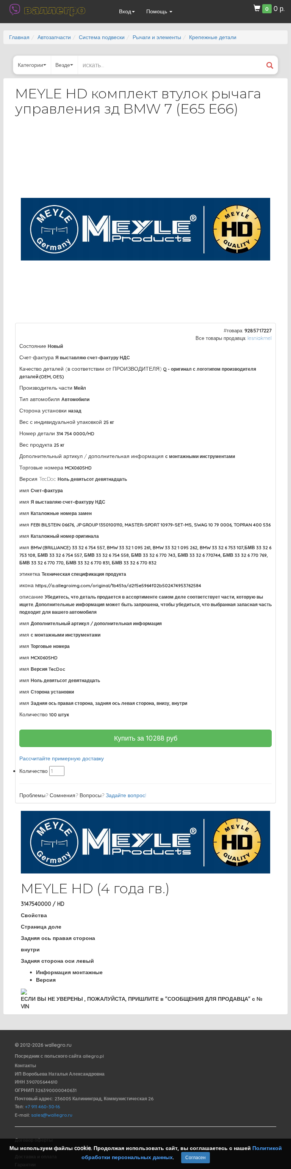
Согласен (195, 1157)
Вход (125, 11)
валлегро (54, 9)
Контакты (25, 1065)
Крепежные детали (212, 37)
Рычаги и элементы (157, 37)
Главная (19, 37)
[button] (263, 142)
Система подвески (102, 37)
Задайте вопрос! (126, 795)
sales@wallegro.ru (51, 1115)
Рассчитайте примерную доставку (61, 758)
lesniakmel (259, 338)
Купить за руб (145, 738)
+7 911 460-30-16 (42, 1106)
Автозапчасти (54, 37)
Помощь (157, 11)
